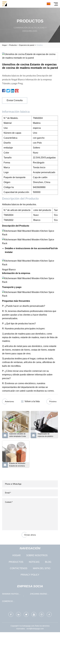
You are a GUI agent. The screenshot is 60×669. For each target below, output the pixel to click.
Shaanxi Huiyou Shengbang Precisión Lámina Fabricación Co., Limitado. (14, 594)
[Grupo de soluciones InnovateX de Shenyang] (4, 4)
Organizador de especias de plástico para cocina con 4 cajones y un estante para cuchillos (45, 435)
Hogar (4, 45)
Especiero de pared (26, 45)
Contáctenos (18, 568)
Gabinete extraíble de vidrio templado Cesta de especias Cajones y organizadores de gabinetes (18, 435)
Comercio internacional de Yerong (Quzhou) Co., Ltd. (14, 602)
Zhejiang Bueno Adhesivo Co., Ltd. (39, 594)
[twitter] (26, 614)
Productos (13, 45)
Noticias (34, 562)
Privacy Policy (30, 575)
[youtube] (33, 614)
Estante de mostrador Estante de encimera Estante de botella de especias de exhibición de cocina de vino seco (18, 465)
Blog (48, 562)
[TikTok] (49, 614)
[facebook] (10, 614)
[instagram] (41, 614)
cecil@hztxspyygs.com (35, 629)
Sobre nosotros (37, 555)
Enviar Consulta (15, 100)
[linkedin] (18, 614)
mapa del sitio (41, 568)
